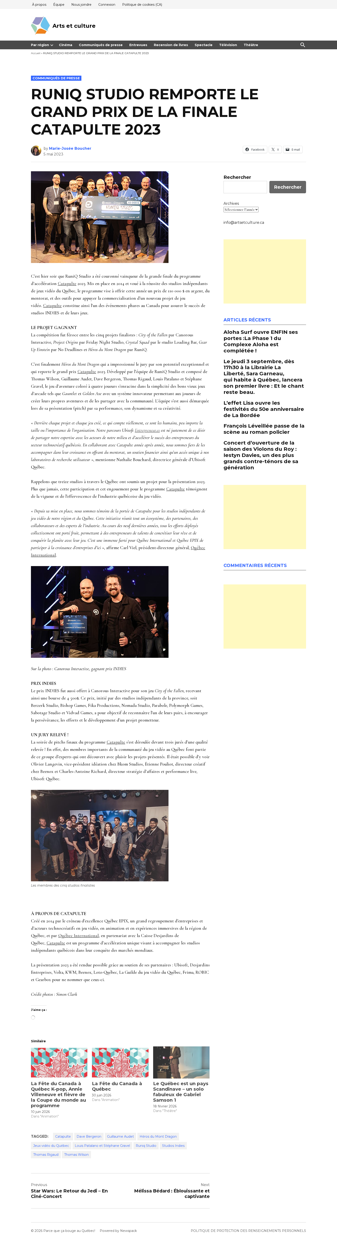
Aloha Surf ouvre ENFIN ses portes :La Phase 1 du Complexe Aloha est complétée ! (261, 341)
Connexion (106, 5)
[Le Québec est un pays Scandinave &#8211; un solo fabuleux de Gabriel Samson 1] (181, 1062)
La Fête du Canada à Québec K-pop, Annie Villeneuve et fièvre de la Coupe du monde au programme (58, 1094)
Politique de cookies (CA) (142, 5)
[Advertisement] (265, 271)
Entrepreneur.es (147, 430)
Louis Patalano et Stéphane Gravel (102, 1146)
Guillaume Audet (120, 1136)
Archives (231, 203)
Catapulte (63, 1136)
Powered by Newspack (118, 1231)
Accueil (35, 53)
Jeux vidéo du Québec (51, 1146)
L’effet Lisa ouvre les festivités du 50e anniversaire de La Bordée (264, 409)
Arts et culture (74, 25)
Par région (40, 45)
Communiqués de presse (101, 45)
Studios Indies (173, 1146)
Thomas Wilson (76, 1155)
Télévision (228, 45)
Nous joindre (81, 5)
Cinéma (65, 45)
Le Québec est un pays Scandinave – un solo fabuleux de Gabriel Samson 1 (180, 1092)
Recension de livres (171, 45)
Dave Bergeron (89, 1136)
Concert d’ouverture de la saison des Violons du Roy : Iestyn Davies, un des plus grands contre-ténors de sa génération (261, 455)
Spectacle (204, 45)
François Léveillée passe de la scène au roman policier (264, 429)
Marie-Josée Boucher (70, 148)
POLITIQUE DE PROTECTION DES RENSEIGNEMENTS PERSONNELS (248, 1231)
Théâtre (251, 45)
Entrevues (138, 45)
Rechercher (237, 177)
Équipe (58, 5)
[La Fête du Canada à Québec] (120, 1062)
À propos (39, 5)
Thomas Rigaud (45, 1155)
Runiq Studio (146, 1146)
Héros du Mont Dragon (158, 1136)
